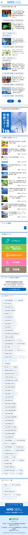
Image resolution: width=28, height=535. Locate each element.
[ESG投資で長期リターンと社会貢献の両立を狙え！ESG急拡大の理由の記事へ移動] (6, 29)
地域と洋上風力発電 (16, 484)
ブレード (13, 360)
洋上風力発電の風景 (8, 343)
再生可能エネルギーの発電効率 (10, 367)
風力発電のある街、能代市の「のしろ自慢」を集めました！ (18, 79)
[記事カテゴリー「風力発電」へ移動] (14, 262)
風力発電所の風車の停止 (9, 467)
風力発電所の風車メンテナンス (10, 357)
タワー (23, 357)
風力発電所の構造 (8, 463)
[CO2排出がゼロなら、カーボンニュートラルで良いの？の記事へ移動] (6, 55)
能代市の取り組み (8, 303)
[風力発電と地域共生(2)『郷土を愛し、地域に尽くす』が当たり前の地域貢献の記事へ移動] (6, 69)
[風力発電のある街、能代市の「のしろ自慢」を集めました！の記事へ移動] (6, 82)
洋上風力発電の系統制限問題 (10, 417)
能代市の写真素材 (21, 343)
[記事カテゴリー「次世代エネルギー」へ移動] (14, 255)
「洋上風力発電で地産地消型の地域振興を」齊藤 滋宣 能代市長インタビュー (18, 14)
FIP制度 (20, 470)
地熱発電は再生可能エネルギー (10, 370)
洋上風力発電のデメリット (10, 323)
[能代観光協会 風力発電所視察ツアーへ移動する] (14, 122)
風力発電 (18, 494)
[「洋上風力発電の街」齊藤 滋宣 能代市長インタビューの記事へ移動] (6, 44)
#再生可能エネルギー (11, 33)
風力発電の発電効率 (19, 450)
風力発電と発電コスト (9, 353)
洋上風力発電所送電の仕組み (10, 430)
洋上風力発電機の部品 (9, 437)
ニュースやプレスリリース (9, 498)
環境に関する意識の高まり (10, 491)
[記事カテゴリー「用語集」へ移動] (14, 269)
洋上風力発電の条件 (8, 400)
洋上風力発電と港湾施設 (9, 387)
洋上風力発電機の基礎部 (9, 433)
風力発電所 (21, 460)
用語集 (5, 484)
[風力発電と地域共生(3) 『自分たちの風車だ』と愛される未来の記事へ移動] (6, 93)
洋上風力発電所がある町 (9, 340)
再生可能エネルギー (8, 313)
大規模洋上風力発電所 (9, 337)
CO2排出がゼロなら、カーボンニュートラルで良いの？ (18, 53)
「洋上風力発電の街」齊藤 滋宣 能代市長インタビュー (18, 42)
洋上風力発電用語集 (8, 300)
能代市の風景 (7, 347)
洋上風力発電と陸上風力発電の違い (11, 333)
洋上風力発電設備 (8, 440)
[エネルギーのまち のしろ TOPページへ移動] (11, 3)
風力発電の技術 (7, 450)
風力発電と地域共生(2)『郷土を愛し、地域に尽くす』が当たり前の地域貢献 (18, 67)
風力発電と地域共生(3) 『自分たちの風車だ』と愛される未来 (18, 90)
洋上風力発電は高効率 (9, 420)
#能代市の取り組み (19, 20)
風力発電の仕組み (20, 447)
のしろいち (17, 347)
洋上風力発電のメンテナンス (10, 393)
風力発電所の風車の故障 (9, 470)
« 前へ (10, 101)
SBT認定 (20, 473)
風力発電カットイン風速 (9, 460)
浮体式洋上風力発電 (20, 440)
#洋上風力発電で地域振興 (8, 20)
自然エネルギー (20, 350)
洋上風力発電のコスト (9, 390)
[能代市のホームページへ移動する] (14, 521)
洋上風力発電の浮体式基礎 (10, 403)
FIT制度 (5, 473)
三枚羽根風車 (7, 363)
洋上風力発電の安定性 (9, 397)
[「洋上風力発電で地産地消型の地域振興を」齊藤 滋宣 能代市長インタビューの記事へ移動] (6, 16)
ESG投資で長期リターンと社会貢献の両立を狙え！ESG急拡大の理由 (18, 27)
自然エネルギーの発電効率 (10, 443)
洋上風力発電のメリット (9, 327)
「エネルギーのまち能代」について (14, 512)
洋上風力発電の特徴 (8, 330)
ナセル (5, 360)
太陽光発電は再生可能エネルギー (11, 373)
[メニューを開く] (1, 2)
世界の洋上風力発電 (8, 350)
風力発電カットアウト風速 (10, 457)
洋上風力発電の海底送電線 (10, 407)
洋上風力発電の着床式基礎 (10, 410)
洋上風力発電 (20, 300)
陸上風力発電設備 (8, 447)
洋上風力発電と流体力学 (9, 383)
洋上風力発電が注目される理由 (10, 380)
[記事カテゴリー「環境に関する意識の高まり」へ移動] (14, 247)
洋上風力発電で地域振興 (9, 310)
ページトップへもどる (12, 504)
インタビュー (7, 488)
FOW (13, 473)
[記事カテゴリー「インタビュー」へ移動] (14, 240)
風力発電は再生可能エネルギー (10, 453)
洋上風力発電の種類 (8, 413)
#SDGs (4, 33)
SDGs (20, 340)
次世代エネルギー (8, 494)
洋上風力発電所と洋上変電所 (10, 427)
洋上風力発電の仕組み (9, 307)
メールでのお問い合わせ (14, 289)
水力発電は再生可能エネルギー (10, 377)
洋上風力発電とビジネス (9, 320)
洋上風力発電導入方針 (9, 423)
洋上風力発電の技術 (8, 317)
